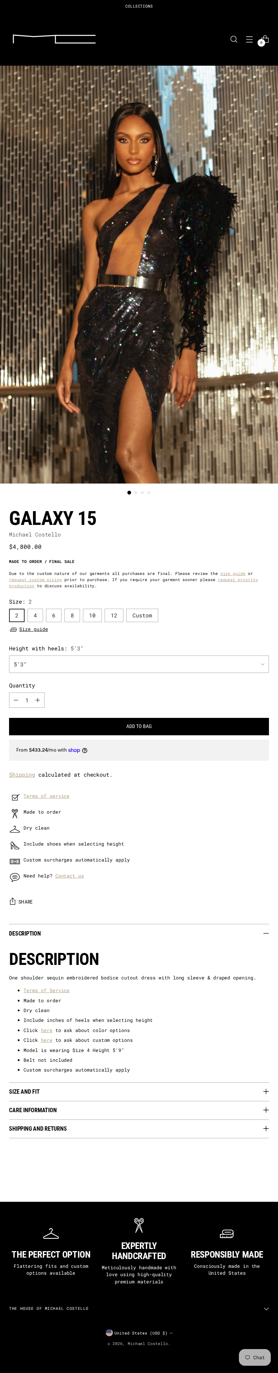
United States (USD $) (141, 1333)
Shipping (22, 774)
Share (25, 902)
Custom (142, 615)
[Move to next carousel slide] (268, 1187)
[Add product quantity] (37, 700)
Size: (20, 601)
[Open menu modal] (249, 39)
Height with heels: (46, 648)
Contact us (69, 875)
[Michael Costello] (54, 39)
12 (114, 615)
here (46, 1030)
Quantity (22, 685)
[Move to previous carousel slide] (10, 1187)
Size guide (33, 629)
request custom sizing (35, 579)
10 (92, 615)
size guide (232, 573)
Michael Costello (35, 534)
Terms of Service (47, 990)
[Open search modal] (234, 39)
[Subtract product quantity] (15, 700)
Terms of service (47, 796)
